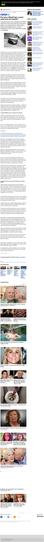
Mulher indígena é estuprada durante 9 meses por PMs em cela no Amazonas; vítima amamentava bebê (37, 23)
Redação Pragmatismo (6, 9)
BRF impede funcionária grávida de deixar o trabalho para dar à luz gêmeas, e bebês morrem (16, 273)
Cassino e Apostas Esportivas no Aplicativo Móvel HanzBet (37, 53)
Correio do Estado (3, 253)
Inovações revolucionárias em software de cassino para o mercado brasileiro (37, 38)
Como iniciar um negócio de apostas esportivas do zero (37, 27)
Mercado (2, 12)
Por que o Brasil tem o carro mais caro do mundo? (11, 18)
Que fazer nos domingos (36, 57)
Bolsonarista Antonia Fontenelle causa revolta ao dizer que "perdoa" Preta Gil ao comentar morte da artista (37, 33)
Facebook (23, 257)
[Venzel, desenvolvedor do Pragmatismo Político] (40, 516)
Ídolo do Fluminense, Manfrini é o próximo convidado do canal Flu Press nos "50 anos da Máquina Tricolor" (37, 64)
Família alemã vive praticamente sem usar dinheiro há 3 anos (12, 133)
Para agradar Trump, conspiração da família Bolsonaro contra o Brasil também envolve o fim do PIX (3, 273)
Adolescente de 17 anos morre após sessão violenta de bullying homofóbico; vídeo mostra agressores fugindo (38, 13)
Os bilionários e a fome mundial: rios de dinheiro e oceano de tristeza (13, 136)
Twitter (17, 257)
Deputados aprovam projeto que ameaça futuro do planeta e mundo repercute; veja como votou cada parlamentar (38, 44)
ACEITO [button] (3, 4)
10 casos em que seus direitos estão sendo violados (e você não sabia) (13, 134)
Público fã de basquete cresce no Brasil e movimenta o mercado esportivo (10, 272)
